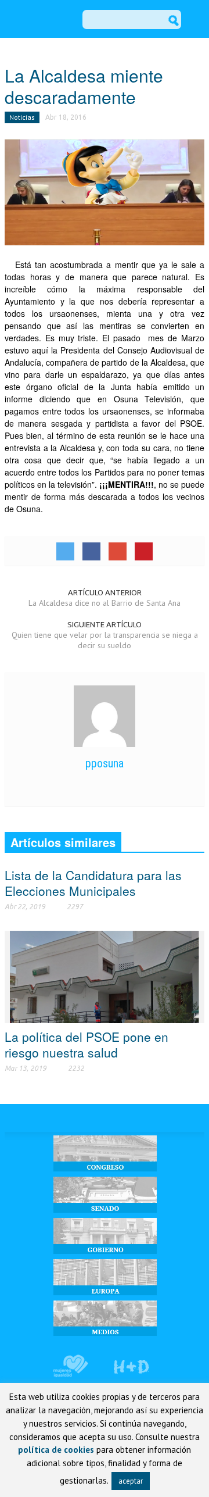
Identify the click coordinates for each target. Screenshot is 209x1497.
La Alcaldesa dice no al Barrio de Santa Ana (104, 603)
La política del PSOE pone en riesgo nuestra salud (86, 1044)
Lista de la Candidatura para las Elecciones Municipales (93, 882)
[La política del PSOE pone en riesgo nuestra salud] (104, 976)
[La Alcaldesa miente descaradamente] (104, 191)
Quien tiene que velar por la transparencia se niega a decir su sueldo (105, 640)
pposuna (104, 763)
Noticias (22, 117)
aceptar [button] (130, 1481)
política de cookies (56, 1449)
